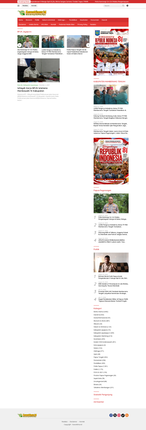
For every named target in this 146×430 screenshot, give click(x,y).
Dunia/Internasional (100, 318)
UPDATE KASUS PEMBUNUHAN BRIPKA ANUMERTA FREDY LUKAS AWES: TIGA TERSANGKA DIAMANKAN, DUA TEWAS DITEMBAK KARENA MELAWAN (111, 241)
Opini (95, 354)
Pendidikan (73, 20)
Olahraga (61, 20)
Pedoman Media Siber (67, 24)
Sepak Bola (97, 378)
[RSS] (127, 415)
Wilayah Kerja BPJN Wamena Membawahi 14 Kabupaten (32, 89)
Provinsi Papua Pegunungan (103, 375)
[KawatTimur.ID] (31, 13)
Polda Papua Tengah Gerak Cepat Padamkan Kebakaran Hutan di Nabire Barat (53, 52)
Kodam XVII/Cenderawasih (103, 342)
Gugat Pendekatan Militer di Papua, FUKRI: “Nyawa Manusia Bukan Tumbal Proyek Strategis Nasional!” (113, 300)
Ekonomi (29, 20)
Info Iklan (44, 24)
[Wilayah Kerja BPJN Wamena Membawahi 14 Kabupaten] (38, 70)
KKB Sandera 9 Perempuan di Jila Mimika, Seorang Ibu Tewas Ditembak (113, 285)
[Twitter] (115, 415)
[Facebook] (111, 415)
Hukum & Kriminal (48, 20)
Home (21, 20)
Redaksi (25, 5)
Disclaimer (22, 24)
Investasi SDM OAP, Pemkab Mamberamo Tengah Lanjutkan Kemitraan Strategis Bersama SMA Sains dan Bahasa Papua (113, 292)
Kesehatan (84, 20)
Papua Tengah (99, 357)
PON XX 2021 (98, 372)
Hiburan (96, 324)
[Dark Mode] (127, 5)
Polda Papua (98, 366)
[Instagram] (119, 415)
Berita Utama (98, 312)
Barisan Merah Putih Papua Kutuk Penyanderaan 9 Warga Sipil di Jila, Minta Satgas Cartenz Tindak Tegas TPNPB (113, 277)
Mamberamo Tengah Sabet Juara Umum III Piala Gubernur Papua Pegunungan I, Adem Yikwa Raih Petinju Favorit (111, 132)
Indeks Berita (33, 24)
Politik (37, 20)
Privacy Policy (82, 24)
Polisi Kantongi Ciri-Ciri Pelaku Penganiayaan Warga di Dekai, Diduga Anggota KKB (110, 2)
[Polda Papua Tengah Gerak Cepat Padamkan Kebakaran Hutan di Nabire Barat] (54, 41)
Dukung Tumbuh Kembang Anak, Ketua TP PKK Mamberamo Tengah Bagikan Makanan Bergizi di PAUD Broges (110, 117)
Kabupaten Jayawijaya (30, 85)
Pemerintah (95, 20)
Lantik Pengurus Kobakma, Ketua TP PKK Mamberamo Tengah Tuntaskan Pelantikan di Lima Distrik (28, 52)
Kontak (34, 5)
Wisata (96, 384)
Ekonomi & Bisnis (100, 321)
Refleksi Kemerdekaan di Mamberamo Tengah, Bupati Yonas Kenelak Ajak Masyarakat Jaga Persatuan (110, 125)
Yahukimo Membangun (102, 387)
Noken (96, 348)
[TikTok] (123, 415)
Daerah (104, 20)
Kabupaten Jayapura (101, 330)
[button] (123, 5)
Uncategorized (99, 381)
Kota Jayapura (98, 345)
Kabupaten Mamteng (101, 336)
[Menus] (18, 5)
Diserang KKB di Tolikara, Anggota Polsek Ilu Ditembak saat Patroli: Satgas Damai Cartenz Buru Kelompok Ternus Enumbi (79, 52)
